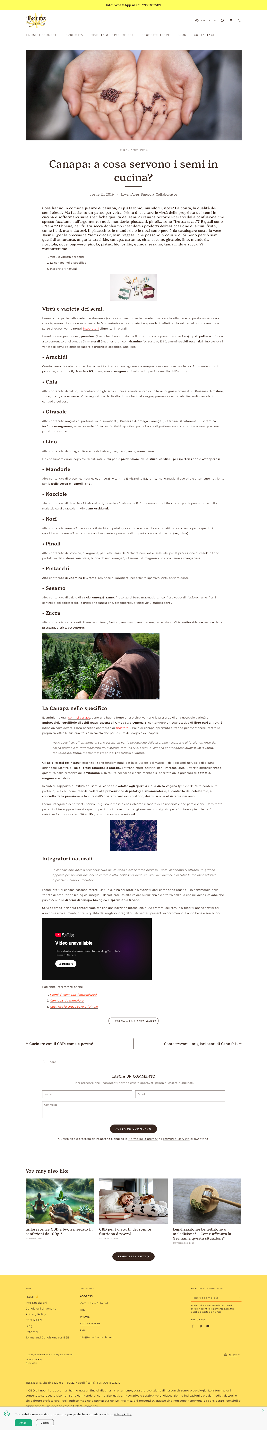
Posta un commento (134, 1128)
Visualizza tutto (133, 1256)
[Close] (263, 1410)
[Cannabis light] (133, 287)
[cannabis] (100, 698)
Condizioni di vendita (41, 1308)
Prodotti (32, 1331)
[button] (222, 20)
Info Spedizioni (36, 1302)
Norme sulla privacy (143, 1138)
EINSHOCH (31, 1363)
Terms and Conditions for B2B (48, 1337)
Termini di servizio (176, 1138)
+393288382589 (90, 1323)
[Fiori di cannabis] (133, 835)
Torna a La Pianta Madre (135, 1021)
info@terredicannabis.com (97, 1337)
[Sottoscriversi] (240, 1297)
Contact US (34, 1320)
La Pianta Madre (137, 150)
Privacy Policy (36, 1314)
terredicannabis (43, 1354)
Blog (29, 1326)
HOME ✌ (32, 1296)
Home (122, 150)
